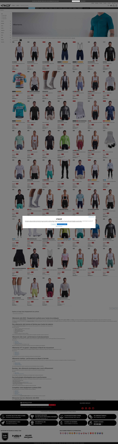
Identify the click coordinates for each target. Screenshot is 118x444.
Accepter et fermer (62, 224)
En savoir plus (54, 224)
